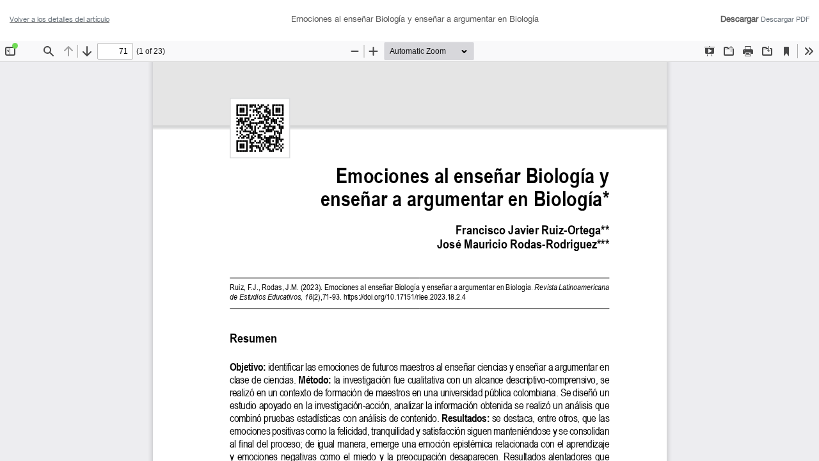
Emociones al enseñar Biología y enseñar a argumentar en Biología (415, 19)
